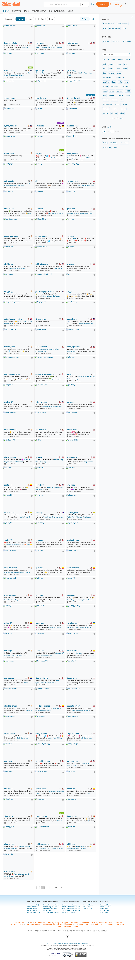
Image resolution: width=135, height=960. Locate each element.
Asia (104, 28)
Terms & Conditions (37, 922)
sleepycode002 (41, 678)
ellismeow (39, 651)
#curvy (50, 47)
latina (111, 69)
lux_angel (8, 651)
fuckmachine (107, 77)
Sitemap (67, 926)
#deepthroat (71, 351)
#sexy (90, 73)
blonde (120, 95)
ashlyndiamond (41, 264)
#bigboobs (24, 47)
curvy (112, 91)
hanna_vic (71, 789)
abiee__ (38, 181)
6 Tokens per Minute (69, 905)
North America (108, 24)
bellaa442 (71, 595)
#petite (43, 351)
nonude (106, 109)
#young (73, 158)
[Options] (93, 19)
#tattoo (73, 213)
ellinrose (39, 209)
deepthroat (120, 77)
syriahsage (39, 71)
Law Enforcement (33, 924)
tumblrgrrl (39, 623)
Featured (8, 19)
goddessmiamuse (42, 844)
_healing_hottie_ (74, 623)
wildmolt (39, 595)
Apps (103, 924)
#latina (69, 517)
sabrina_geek (72, 512)
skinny (111, 73)
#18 (18, 75)
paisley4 (38, 457)
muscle (105, 113)
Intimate (106, 41)
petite (125, 104)
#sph (11, 323)
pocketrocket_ (41, 347)
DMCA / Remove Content (102, 922)
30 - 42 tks (124, 143)
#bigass (57, 296)
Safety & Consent (20, 922)
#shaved (38, 351)
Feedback (118, 922)
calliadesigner (72, 126)
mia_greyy (8, 292)
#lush (43, 73)
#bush (54, 47)
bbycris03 (39, 485)
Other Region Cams (50, 907)
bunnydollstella (10, 43)
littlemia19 (9, 209)
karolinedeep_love (12, 374)
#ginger (27, 846)
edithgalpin (9, 181)
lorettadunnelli (10, 430)
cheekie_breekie (11, 706)
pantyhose (114, 86)
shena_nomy (9, 98)
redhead (112, 95)
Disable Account (92, 924)
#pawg (49, 487)
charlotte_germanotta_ (45, 374)
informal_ (71, 374)
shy (104, 95)
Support (65, 922)
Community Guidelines (80, 922)
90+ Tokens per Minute (70, 912)
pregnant (125, 86)
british (128, 91)
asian (119, 64)
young (105, 86)
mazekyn (8, 761)
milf (104, 64)
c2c (122, 100)
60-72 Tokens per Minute (71, 910)
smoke (117, 104)
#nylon (81, 73)
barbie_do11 (9, 872)
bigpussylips (107, 104)
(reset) (109, 127)
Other (125, 28)
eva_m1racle (40, 430)
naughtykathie (10, 347)
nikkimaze (71, 844)
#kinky (56, 158)
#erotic (69, 75)
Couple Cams (104, 910)
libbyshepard (40, 98)
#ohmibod (17, 268)
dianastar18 (72, 678)
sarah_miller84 (73, 568)
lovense (114, 109)
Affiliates (120, 924)
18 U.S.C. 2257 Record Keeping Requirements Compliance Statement (67, 943)
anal (125, 64)
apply (117, 131)
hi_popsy (70, 264)
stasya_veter (40, 319)
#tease (86, 73)
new (104, 69)
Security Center (17, 924)
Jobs (60, 926)
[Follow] (31, 26)
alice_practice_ (73, 651)
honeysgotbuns (73, 347)
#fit (16, 462)
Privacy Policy (53, 922)
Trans (51, 19)
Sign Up (103, 4)
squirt (128, 60)
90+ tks (116, 147)
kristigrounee (41, 816)
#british (19, 321)
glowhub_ (71, 402)
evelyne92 (8, 402)
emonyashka (72, 430)
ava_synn (39, 153)
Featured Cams (105, 905)
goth (105, 91)
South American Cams (51, 912)
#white (90, 600)
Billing (80, 924)
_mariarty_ (71, 71)
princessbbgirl (41, 402)
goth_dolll (71, 209)
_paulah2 (39, 568)
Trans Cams (104, 912)
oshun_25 (8, 623)
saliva (122, 113)
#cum (74, 239)
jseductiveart (9, 153)
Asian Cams (47, 910)
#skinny (84, 185)
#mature (69, 765)
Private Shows (88, 905)
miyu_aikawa (72, 153)
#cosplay (83, 213)
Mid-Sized (115, 41)
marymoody (40, 43)
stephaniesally (73, 733)
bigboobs (111, 60)
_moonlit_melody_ (43, 761)
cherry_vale (9, 844)
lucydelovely (72, 319)
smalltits (106, 82)
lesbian (123, 109)
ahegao (114, 113)
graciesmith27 (73, 457)
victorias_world (10, 568)
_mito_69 (8, 540)
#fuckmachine (81, 158)
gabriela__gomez (42, 706)
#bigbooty (43, 462)
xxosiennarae (9, 733)
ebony (120, 60)
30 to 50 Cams (32, 910)
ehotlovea (8, 264)
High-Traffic (127, 41)
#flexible (60, 848)
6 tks (105, 143)
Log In (116, 4)
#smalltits (21, 185)
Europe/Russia (114, 28)
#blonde (6, 323)
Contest (111, 924)
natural (105, 100)
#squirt (91, 158)
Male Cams (104, 909)
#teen (22, 75)
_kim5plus (8, 816)
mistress (114, 100)
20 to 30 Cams (32, 909)
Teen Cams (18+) (33, 905)
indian (128, 95)
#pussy (88, 517)
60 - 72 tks (107, 147)
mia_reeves (9, 678)
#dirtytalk (50, 158)
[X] (67, 938)
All (83, 4)
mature (111, 64)
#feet (24, 321)
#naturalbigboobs (53, 517)
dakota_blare (41, 236)
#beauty (75, 379)
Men (30, 19)
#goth (69, 213)
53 (56, 888)
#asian (69, 158)
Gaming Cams (87, 909)
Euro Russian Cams (50, 909)
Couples (41, 19)
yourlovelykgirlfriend (44, 292)
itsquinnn (8, 71)
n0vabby (38, 512)
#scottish (82, 323)
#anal (55, 268)
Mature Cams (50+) (33, 912)
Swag (76, 926)
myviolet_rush (73, 540)
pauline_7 (8, 485)
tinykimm (71, 485)
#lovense (38, 47)
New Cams (86, 907)
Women (20, 19)
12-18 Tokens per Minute (71, 907)
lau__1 (69, 292)
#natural (44, 47)
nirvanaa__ (39, 540)
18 (104, 60)
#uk (92, 323)
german (119, 91)
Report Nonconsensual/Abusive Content (59, 924)
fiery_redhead (10, 595)
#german (54, 379)
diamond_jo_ (72, 816)
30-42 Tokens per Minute (71, 909)
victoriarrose (72, 43)
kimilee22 (39, 126)
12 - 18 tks (113, 143)
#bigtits (6, 462)
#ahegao (89, 213)
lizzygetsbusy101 (74, 98)
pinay (127, 82)
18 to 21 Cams (32, 907)
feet (113, 82)
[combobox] (62, 4)
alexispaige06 (10, 457)
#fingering (38, 489)
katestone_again (11, 236)
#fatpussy (55, 487)
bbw (104, 73)
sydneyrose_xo (10, 126)
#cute (11, 185)
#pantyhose (44, 655)
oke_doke (8, 789)
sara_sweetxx (41, 733)
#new (30, 73)
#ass (84, 517)
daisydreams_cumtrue (13, 319)
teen (118, 69)
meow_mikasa (41, 789)
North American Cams (51, 905)
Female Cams (104, 907)
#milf (62, 653)
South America (122, 24)
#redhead (43, 349)
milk (120, 82)
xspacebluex (9, 512)
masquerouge (72, 761)
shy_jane (70, 236)
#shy (88, 185)
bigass (119, 73)
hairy (125, 69)
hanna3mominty (73, 706)
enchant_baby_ (73, 181)
